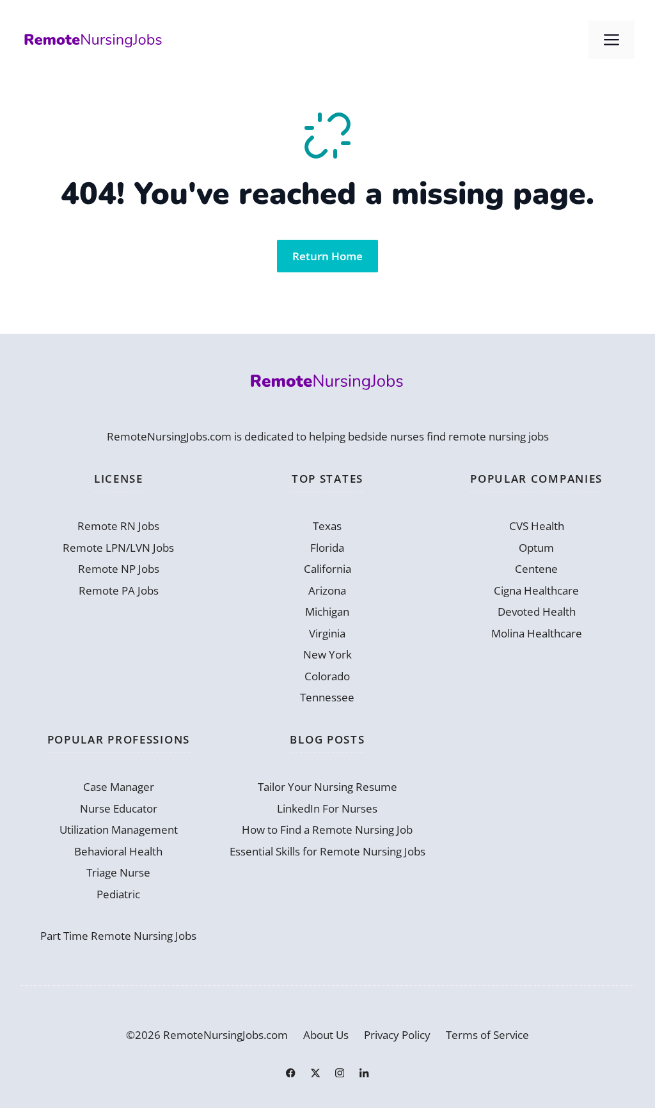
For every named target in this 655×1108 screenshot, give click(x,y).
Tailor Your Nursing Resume (327, 786)
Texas (327, 526)
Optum (536, 547)
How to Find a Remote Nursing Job (327, 829)
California (327, 568)
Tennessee (327, 697)
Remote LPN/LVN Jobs (118, 547)
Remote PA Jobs (119, 590)
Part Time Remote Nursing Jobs (118, 935)
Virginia (327, 633)
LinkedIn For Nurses (327, 808)
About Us (326, 1034)
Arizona (327, 590)
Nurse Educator (118, 808)
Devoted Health (537, 611)
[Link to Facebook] (290, 1072)
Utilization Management (118, 829)
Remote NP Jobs (118, 568)
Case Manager (118, 786)
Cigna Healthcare (536, 590)
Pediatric (118, 894)
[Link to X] (315, 1072)
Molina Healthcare (536, 633)
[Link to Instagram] (339, 1072)
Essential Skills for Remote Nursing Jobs (327, 851)
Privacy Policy (397, 1034)
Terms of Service (487, 1034)
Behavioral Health (118, 851)
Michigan (327, 611)
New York (327, 654)
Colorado (327, 676)
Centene (536, 568)
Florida (327, 547)
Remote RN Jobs (118, 526)
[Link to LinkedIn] (363, 1072)
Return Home (327, 256)
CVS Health (536, 526)
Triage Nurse (118, 872)
